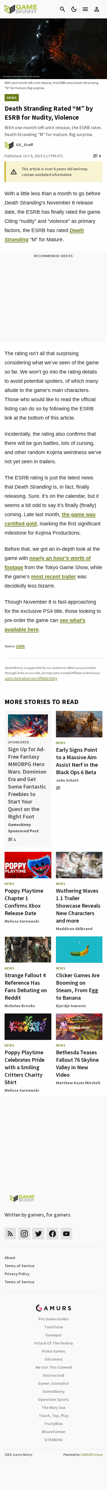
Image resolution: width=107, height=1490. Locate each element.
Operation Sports (53, 1399)
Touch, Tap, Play (53, 1415)
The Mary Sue (53, 1407)
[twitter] (38, 1234)
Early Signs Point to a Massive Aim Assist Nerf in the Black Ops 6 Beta (77, 761)
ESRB (20, 646)
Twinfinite (53, 1327)
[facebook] (52, 1234)
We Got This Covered (53, 1367)
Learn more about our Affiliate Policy (31, 678)
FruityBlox (54, 1423)
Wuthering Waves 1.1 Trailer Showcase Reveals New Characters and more (78, 905)
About (10, 1257)
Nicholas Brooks (20, 1005)
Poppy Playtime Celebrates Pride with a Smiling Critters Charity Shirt (25, 1067)
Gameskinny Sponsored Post (23, 827)
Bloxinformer (53, 1431)
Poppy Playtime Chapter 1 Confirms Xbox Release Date (24, 902)
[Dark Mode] (74, 9)
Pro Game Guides (54, 1318)
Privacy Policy (17, 1273)
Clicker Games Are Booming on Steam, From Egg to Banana (78, 986)
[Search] (62, 9)
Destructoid (53, 1375)
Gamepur (53, 1335)
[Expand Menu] (85, 9)
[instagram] (24, 1234)
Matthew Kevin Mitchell (78, 1082)
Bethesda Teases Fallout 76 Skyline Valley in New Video (77, 1063)
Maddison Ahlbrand (74, 928)
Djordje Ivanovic (71, 1005)
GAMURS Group (91, 1454)
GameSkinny (54, 1391)
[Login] (96, 9)
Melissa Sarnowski (22, 921)
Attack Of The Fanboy (53, 1343)
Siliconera (53, 1359)
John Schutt (67, 780)
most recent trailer (53, 576)
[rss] (10, 1234)
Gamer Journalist (53, 1383)
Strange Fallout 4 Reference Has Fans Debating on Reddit (26, 986)
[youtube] (66, 1234)
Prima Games (53, 1351)
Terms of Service (19, 1265)
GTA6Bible (53, 1439)
